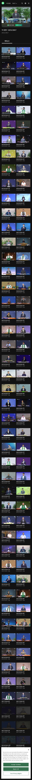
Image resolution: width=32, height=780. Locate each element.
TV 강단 (4, 30)
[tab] (7, 41)
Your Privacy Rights (16, 773)
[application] (16, 15)
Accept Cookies (16, 764)
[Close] (28, 750)
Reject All (16, 769)
